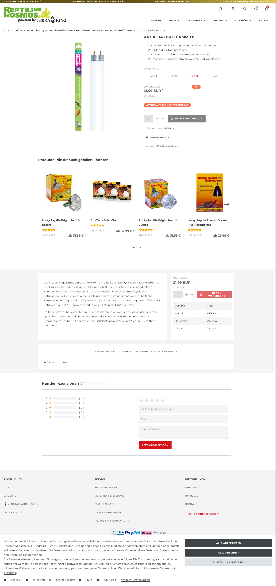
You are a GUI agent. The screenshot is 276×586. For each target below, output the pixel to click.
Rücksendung (105, 504)
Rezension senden (155, 445)
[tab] (105, 352)
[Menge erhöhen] (157, 118)
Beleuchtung (35, 30)
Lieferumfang (105, 351)
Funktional (110, 579)
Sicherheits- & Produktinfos (156, 351)
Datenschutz (13, 512)
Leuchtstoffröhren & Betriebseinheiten (74, 30)
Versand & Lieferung (110, 495)
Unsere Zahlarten (108, 512)
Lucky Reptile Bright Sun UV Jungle (158, 222)
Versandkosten (172, 146)
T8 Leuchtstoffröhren (118, 30)
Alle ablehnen (228, 552)
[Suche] (244, 9)
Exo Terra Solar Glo (103, 220)
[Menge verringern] (163, 118)
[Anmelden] (221, 9)
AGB (6, 487)
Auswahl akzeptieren (229, 562)
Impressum (193, 495)
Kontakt (191, 504)
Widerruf (11, 495)
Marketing (38, 579)
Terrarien (195, 20)
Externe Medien (64, 579)
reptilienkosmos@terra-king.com (247, 1)
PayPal (89, 579)
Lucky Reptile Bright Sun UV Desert (61, 222)
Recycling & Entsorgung (112, 520)
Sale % (263, 20)
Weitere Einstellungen (135, 579)
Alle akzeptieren (228, 543)
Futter (219, 20)
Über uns (192, 487)
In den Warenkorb (188, 118)
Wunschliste (159, 137)
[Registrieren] (233, 9)
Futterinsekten (106, 487)
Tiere (173, 20)
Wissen (156, 20)
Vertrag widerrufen (23, 504)
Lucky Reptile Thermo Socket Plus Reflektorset (207, 222)
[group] (64, 192)
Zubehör (242, 20)
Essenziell (16, 579)
